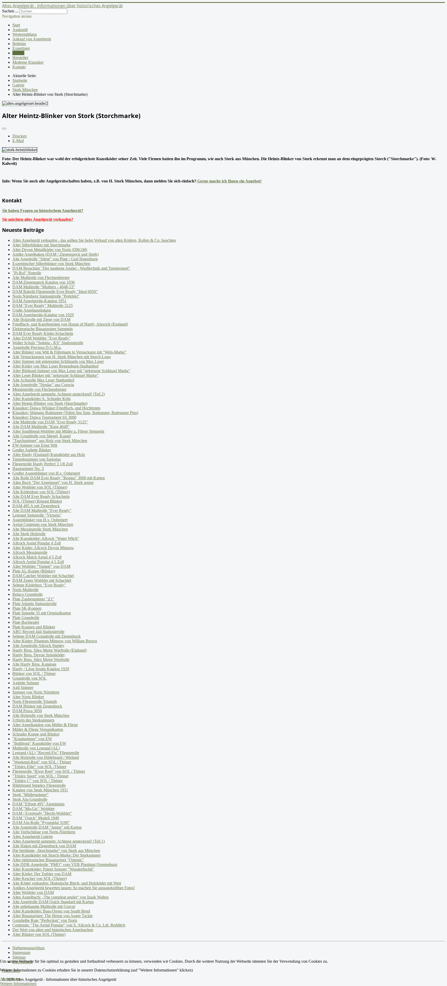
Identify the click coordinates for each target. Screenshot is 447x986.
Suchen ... (10, 11)
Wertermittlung (24, 34)
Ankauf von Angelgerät (31, 39)
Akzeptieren (10, 979)
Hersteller (20, 57)
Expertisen (21, 48)
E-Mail (18, 140)
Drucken (19, 136)
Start (16, 25)
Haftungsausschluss (28, 948)
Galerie (18, 53)
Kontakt (19, 67)
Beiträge (19, 43)
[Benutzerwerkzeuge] (4, 128)
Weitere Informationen (18, 983)
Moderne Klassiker (27, 62)
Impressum (21, 952)
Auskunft (20, 29)
